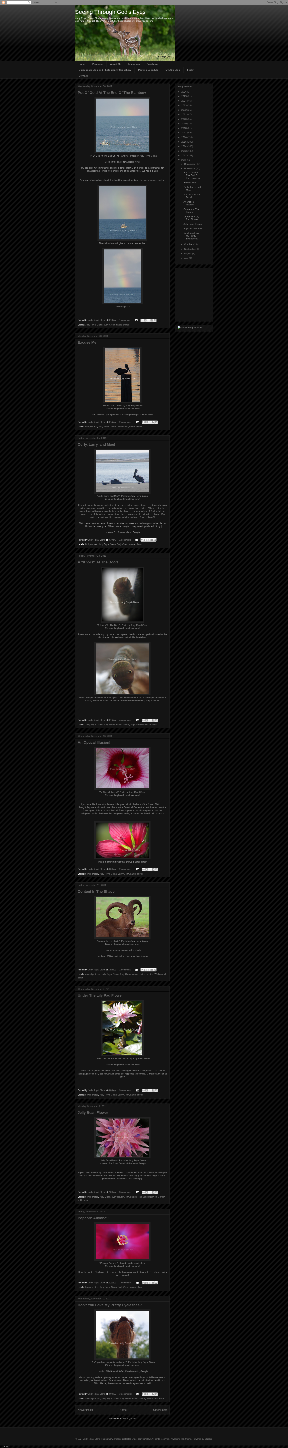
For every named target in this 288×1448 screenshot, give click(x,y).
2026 (184, 91)
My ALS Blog (173, 70)
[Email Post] (136, 320)
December (190, 164)
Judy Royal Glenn (120, 1197)
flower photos (91, 874)
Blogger (208, 1439)
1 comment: (125, 320)
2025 (184, 96)
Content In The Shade (96, 891)
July (186, 258)
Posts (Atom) (129, 1418)
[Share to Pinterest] (154, 320)
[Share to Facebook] (151, 320)
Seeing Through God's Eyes (110, 12)
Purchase (97, 64)
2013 (184, 151)
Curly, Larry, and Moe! (96, 444)
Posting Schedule (148, 70)
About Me (115, 64)
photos (150, 974)
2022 (184, 110)
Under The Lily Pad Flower (100, 995)
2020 (184, 119)
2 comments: (126, 422)
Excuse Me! (88, 342)
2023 (184, 105)
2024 (184, 100)
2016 (184, 137)
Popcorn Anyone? (93, 1218)
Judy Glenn (105, 1197)
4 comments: (126, 720)
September (190, 249)
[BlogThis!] (145, 320)
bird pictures (91, 426)
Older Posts (160, 1409)
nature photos (122, 324)
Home (82, 64)
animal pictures (92, 974)
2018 (184, 128)
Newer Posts (85, 1409)
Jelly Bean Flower (93, 1113)
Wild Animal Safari (155, 1398)
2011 (184, 160)
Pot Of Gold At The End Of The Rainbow (112, 93)
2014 (184, 146)
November (190, 168)
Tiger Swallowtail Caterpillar (144, 724)
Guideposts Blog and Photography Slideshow (105, 70)
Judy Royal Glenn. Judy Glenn (100, 324)
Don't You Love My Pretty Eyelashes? (110, 1305)
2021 (184, 114)
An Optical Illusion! (94, 742)
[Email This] (142, 320)
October (188, 244)
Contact (83, 75)
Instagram (134, 64)
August (188, 253)
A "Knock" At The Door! (98, 562)
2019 (184, 123)
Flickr (190, 70)
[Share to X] (148, 320)
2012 (184, 155)
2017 (184, 132)
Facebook (152, 64)
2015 (184, 141)
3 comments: (126, 1090)
